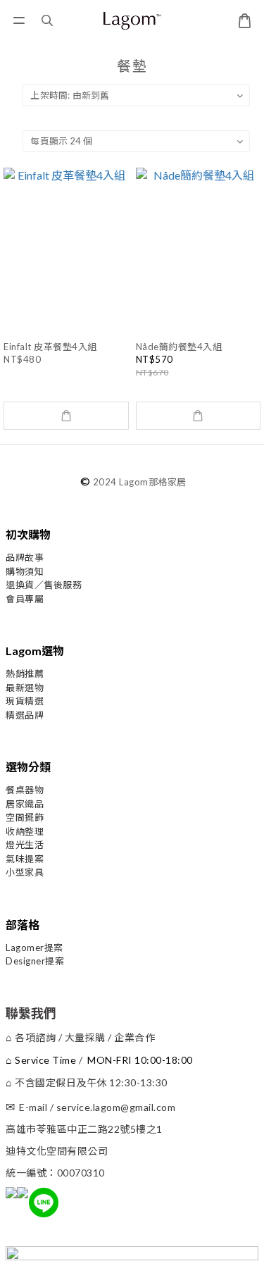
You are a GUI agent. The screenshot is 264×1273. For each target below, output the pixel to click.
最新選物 (25, 687)
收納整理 (25, 831)
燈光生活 (25, 844)
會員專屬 (25, 598)
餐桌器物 (25, 789)
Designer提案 (35, 961)
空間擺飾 (25, 817)
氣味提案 (25, 858)
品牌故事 (25, 557)
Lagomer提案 (34, 947)
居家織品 (25, 803)
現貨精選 (25, 701)
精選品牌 (25, 715)
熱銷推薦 (25, 673)
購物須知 (25, 571)
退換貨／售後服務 (44, 584)
